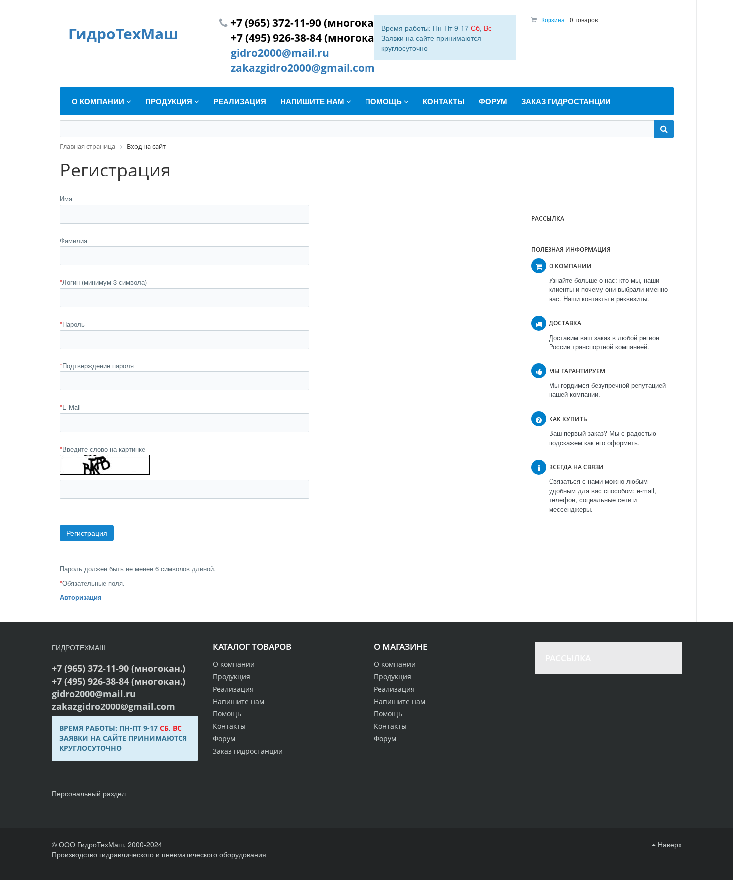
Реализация (394, 689)
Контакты (390, 726)
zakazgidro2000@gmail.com (303, 68)
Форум (385, 738)
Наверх (669, 844)
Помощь (388, 713)
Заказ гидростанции (248, 751)
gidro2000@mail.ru (280, 53)
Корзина (553, 19)
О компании (395, 664)
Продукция (392, 676)
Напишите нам (399, 701)
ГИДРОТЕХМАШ (79, 647)
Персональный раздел (89, 793)
